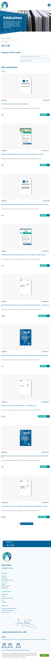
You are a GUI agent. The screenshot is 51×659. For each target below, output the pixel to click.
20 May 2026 (3, 301)
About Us (4, 576)
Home (2, 38)
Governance (5, 587)
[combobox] (35, 56)
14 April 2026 (4, 402)
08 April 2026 (4, 452)
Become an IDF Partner (8, 610)
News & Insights (6, 586)
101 (29, 523)
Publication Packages (7, 598)
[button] (49, 5)
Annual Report (6, 612)
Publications (5, 582)
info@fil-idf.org (7, 568)
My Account (5, 594)
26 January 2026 (4, 502)
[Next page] (32, 523)
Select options (42, 416)
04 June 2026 (4, 351)
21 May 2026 (3, 251)
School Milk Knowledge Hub (9, 608)
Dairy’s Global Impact (7, 580)
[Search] (47, 56)
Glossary (4, 602)
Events (3, 584)
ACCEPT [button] (44, 655)
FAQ (2, 600)
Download (43, 114)
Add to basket (43, 315)
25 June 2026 (4, 100)
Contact (4, 596)
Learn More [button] (22, 656)
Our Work (4, 578)
